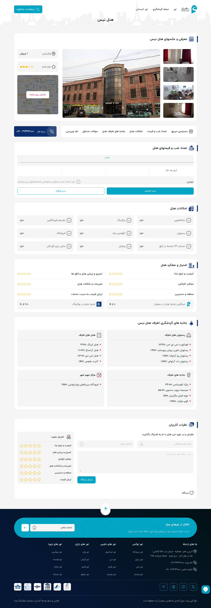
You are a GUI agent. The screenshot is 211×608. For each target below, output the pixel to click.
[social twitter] (193, 587)
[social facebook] (173, 587)
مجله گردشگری (161, 9)
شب (107, 157)
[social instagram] (183, 587)
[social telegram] (163, 587)
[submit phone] (25, 527)
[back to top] (105, 508)
